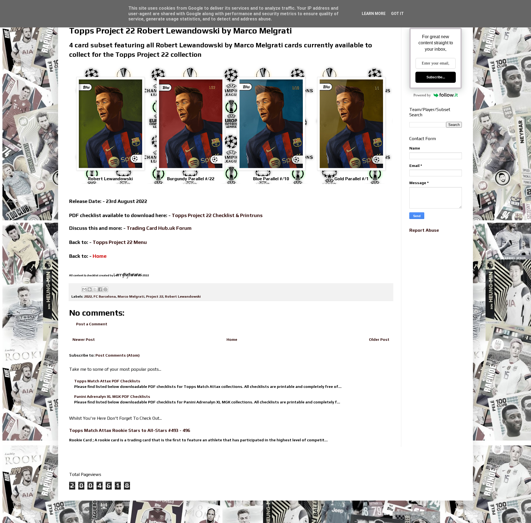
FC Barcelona (104, 296)
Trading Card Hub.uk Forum (159, 228)
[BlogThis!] (89, 289)
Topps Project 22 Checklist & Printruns (217, 215)
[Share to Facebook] (100, 289)
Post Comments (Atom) (117, 355)
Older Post (379, 339)
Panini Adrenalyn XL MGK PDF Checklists (112, 396)
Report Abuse (424, 230)
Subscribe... (435, 77)
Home (232, 339)
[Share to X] (95, 289)
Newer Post (83, 339)
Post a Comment (91, 324)
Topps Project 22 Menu (120, 242)
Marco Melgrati (131, 296)
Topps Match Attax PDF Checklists (107, 381)
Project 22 (154, 296)
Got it (397, 13)
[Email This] (84, 289)
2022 (88, 296)
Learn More (374, 13)
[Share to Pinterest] (105, 289)
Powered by (422, 95)
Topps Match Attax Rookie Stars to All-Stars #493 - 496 (129, 430)
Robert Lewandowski (183, 296)
